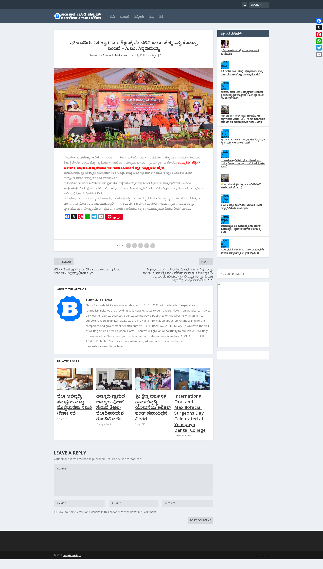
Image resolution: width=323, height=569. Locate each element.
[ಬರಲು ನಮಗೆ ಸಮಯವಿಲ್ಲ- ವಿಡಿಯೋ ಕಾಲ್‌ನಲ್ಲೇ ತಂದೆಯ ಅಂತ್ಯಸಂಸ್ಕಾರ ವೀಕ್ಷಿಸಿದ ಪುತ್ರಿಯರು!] (225, 243)
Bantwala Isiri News (115, 55)
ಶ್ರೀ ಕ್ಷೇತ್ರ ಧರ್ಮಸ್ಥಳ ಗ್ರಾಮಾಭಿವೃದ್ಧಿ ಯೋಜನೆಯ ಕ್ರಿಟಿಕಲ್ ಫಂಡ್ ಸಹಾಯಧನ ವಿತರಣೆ (153, 407)
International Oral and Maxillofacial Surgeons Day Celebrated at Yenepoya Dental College (190, 413)
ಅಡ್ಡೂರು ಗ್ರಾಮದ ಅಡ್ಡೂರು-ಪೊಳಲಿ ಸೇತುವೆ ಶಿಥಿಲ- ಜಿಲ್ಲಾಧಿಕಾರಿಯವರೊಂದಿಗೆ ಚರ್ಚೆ (110, 407)
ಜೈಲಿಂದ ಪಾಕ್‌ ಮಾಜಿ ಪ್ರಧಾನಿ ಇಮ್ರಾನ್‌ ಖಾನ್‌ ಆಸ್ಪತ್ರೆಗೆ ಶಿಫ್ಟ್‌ (240, 52)
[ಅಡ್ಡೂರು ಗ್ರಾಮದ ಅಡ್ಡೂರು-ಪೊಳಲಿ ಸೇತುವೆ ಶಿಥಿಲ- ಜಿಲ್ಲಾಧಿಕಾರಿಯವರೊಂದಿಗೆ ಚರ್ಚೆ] (114, 379)
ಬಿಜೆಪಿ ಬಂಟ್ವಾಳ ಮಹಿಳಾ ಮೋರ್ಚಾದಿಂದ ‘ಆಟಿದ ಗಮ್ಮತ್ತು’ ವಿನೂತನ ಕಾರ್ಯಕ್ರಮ (241, 206)
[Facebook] (319, 21)
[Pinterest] (319, 34)
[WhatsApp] (319, 41)
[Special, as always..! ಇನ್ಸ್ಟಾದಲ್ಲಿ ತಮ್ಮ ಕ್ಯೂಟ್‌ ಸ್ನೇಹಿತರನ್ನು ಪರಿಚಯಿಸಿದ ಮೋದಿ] (225, 133)
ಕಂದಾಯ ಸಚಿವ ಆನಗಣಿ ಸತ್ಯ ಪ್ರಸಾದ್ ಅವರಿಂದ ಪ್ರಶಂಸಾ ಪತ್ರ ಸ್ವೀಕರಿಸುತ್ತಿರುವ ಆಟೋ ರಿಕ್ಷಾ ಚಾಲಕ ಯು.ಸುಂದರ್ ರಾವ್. (242, 95)
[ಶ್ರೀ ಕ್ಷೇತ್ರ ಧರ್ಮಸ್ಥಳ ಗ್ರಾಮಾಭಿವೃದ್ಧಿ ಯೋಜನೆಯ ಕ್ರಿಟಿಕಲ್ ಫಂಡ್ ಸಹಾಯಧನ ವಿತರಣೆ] (153, 379)
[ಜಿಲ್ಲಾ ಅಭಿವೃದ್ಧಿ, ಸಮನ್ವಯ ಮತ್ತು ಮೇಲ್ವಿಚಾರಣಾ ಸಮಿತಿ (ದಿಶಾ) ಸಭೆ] (75, 379)
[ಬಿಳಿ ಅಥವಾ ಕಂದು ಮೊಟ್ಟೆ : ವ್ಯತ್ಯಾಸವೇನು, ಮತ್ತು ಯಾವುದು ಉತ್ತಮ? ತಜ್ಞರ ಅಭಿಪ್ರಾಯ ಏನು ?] (225, 65)
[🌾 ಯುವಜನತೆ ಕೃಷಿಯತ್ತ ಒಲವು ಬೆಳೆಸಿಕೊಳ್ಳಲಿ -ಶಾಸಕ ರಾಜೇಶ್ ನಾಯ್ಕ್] (225, 178)
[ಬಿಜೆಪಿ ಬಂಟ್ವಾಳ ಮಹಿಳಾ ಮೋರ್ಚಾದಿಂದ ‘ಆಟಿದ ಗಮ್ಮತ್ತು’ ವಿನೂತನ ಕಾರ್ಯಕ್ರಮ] (225, 198)
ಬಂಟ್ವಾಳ (124, 16)
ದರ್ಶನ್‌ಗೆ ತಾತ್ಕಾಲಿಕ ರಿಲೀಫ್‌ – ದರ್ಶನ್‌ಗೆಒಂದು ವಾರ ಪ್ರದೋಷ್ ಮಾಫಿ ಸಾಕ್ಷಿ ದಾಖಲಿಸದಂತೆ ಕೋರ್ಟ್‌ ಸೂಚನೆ (243, 163)
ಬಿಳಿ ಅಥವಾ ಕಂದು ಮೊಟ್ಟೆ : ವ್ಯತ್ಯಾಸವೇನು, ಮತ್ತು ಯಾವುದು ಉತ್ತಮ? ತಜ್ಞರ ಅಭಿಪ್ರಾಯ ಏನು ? (242, 72)
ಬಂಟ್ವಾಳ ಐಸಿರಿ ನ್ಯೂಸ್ (72, 555)
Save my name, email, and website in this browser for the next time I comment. (107, 512)
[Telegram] (319, 47)
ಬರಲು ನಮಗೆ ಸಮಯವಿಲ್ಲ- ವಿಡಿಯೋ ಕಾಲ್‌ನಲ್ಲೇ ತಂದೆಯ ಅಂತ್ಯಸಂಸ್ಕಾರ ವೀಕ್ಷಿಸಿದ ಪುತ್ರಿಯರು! (242, 251)
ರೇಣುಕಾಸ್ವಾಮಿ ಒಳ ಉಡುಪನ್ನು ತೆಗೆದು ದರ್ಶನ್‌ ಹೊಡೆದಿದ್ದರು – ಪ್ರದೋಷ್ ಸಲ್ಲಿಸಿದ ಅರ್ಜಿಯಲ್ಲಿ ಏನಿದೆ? (241, 228)
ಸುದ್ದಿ (112, 16)
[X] (319, 27)
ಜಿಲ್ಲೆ (161, 16)
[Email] (319, 54)
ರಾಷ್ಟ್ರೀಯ (139, 16)
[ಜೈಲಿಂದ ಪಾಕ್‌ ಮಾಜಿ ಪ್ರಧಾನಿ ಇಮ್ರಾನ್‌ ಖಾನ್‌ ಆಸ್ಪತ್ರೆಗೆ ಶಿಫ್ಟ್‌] (225, 44)
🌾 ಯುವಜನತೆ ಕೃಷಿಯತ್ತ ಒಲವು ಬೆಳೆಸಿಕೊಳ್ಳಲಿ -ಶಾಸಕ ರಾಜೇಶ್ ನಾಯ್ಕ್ (241, 186)
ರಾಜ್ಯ (151, 16)
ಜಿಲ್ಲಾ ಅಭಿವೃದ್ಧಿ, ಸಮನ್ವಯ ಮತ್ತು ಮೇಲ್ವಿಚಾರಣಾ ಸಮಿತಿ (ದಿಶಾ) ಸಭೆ (74, 404)
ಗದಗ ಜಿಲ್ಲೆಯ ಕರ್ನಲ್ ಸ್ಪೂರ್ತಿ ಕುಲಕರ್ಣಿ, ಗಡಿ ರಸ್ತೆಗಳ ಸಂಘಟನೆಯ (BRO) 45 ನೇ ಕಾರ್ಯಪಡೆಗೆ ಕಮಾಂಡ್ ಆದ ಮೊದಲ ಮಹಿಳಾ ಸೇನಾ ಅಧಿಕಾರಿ (243, 118)
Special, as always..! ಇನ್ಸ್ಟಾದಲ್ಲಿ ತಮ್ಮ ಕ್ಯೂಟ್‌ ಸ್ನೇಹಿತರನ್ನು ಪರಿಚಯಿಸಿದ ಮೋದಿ (243, 141)
